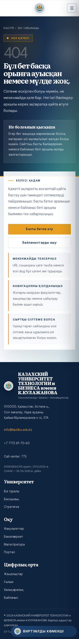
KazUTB (8, 28)
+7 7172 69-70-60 (16, 443)
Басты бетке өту (39, 229)
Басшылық (11, 499)
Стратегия (11, 507)
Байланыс (11, 598)
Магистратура (14, 544)
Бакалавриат (13, 537)
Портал (9, 552)
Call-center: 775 (15, 456)
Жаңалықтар (13, 574)
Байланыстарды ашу (39, 243)
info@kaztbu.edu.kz (18, 430)
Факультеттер (14, 529)
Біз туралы (11, 491)
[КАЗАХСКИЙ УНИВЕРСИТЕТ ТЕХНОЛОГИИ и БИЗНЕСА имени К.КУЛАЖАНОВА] (39, 8)
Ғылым (8, 582)
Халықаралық (14, 590)
